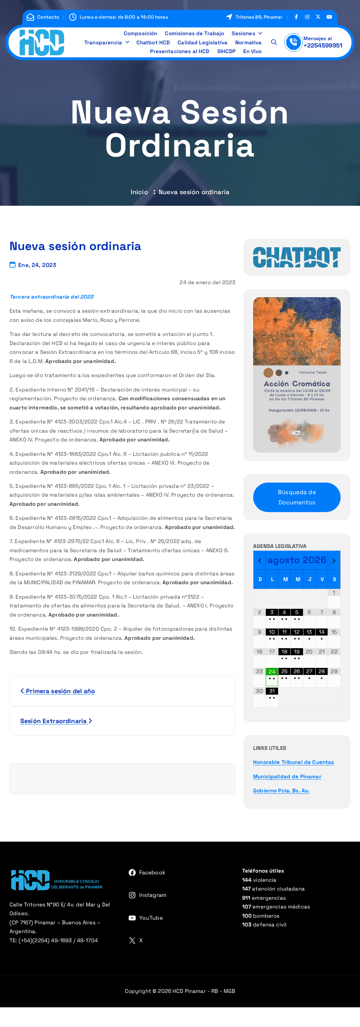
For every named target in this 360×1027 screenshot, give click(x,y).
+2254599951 (322, 45)
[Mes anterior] (259, 561)
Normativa (248, 42)
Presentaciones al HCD (179, 51)
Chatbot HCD (153, 42)
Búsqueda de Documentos (297, 497)
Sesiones (243, 33)
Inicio (139, 192)
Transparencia (103, 42)
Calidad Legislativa (202, 42)
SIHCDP (226, 51)
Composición (141, 33)
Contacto (48, 17)
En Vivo (252, 51)
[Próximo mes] (334, 561)
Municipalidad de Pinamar (287, 776)
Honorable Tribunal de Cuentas (293, 762)
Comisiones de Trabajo (194, 33)
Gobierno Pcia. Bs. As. (281, 790)
